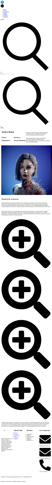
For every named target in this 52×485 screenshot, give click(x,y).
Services (5, 10)
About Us (5, 15)
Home (4, 9)
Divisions (5, 14)
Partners (5, 13)
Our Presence (6, 12)
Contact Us (5, 16)
